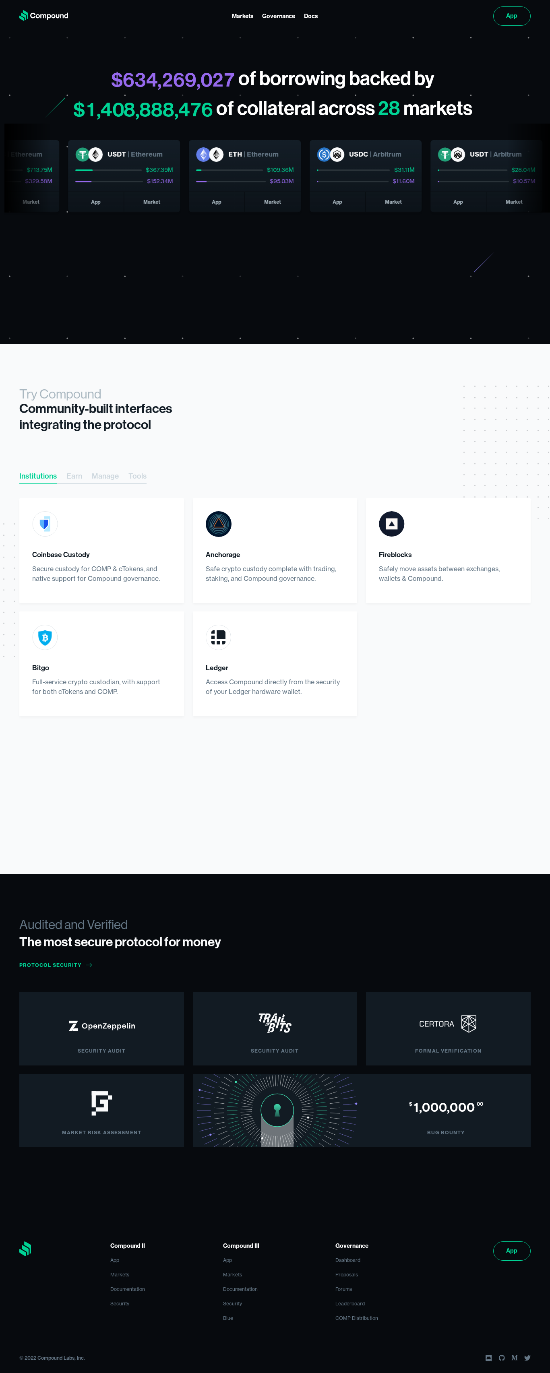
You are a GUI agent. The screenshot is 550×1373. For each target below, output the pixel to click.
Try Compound (60, 394)
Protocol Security (50, 965)
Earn (74, 476)
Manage (105, 476)
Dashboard (347, 1260)
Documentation (127, 1289)
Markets (243, 16)
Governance (278, 16)
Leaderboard (350, 1303)
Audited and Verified (73, 924)
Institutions (38, 476)
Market (128, 202)
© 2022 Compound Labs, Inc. (52, 1358)
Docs (311, 16)
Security (119, 1303)
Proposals (346, 1274)
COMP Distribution (356, 1318)
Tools (137, 476)
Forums (343, 1289)
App (511, 16)
